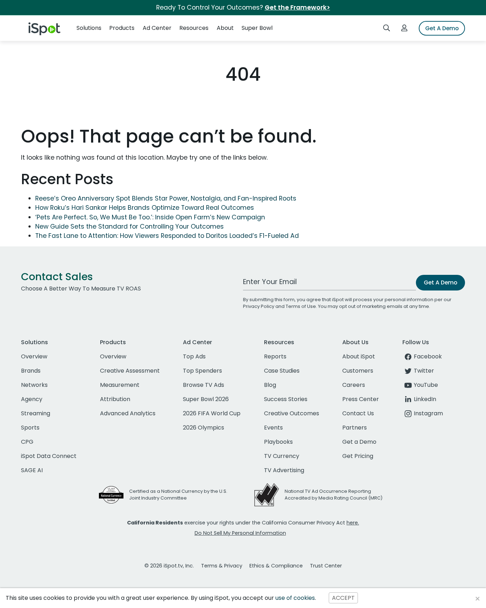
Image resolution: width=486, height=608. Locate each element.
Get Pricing (357, 456)
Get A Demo (442, 28)
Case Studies (282, 371)
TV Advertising (284, 470)
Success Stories (285, 399)
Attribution (115, 399)
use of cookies (295, 598)
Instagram (428, 413)
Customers (357, 371)
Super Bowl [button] (257, 28)
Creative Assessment (130, 371)
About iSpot (358, 356)
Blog (270, 385)
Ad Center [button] (157, 28)
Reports (275, 356)
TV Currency (281, 456)
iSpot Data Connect (48, 456)
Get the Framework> (297, 7)
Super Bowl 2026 (206, 399)
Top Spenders (202, 371)
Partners (354, 427)
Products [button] (121, 28)
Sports (30, 427)
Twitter (424, 371)
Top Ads (194, 356)
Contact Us (358, 413)
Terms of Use (301, 306)
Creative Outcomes (291, 413)
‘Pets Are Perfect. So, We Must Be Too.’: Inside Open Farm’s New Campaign (150, 217)
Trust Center (326, 565)
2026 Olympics (203, 427)
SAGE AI (32, 470)
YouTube (426, 385)
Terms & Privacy (221, 565)
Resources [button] (193, 28)
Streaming (35, 413)
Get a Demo (359, 442)
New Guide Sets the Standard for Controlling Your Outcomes (129, 226)
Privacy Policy (258, 306)
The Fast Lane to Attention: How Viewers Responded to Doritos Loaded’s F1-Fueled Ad (167, 235)
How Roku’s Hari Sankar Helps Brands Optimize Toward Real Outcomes (144, 207)
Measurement (119, 385)
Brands (31, 371)
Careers (353, 385)
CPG (27, 442)
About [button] (225, 28)
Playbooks (278, 442)
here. (353, 522)
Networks (34, 385)
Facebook (428, 356)
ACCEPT (343, 598)
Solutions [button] (88, 28)
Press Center (360, 399)
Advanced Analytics (127, 413)
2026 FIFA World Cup (212, 413)
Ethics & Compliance (276, 565)
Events (273, 427)
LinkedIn (425, 399)
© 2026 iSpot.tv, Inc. (169, 565)
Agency (31, 399)
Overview (34, 356)
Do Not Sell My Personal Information (240, 533)
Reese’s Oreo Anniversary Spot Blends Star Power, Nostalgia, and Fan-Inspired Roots (165, 198)
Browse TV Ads (203, 385)
